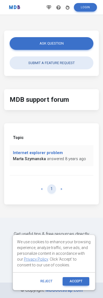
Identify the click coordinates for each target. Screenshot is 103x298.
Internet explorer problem (38, 153)
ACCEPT (75, 281)
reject (46, 281)
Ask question (52, 43)
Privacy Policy (36, 259)
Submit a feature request (51, 63)
